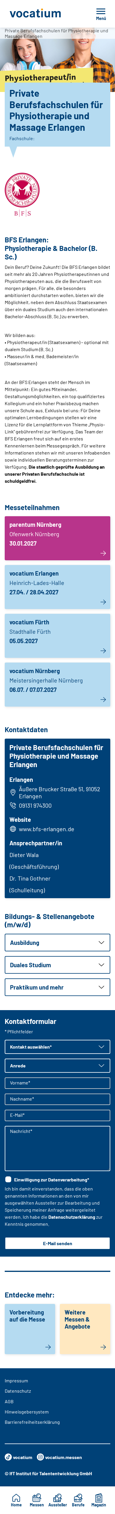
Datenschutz (18, 1391)
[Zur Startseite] (44, 14)
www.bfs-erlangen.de (46, 828)
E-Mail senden (57, 1243)
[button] (57, 942)
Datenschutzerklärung (71, 1217)
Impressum (16, 1380)
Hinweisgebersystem (27, 1411)
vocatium (22, 1457)
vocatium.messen (63, 1457)
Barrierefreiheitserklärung (32, 1422)
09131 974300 (35, 805)
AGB (9, 1401)
